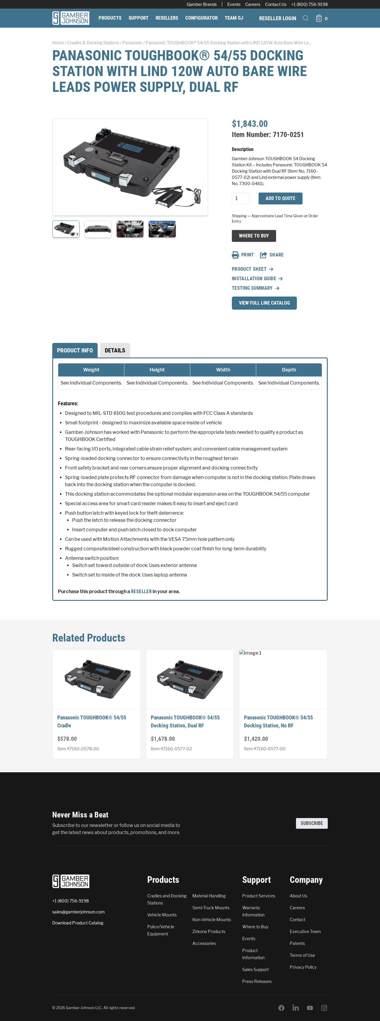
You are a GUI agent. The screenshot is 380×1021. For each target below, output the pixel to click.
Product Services (258, 895)
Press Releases (257, 981)
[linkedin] (295, 1007)
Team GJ (234, 18)
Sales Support (255, 969)
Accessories (204, 943)
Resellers (167, 18)
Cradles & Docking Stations (93, 42)
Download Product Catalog (77, 922)
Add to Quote (280, 198)
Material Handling (209, 895)
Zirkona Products (208, 931)
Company (306, 880)
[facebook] (281, 1007)
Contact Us (275, 4)
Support (138, 18)
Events (233, 4)
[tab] (75, 350)
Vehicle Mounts (162, 914)
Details (115, 350)
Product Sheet (249, 269)
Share (277, 255)
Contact (297, 919)
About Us (298, 895)
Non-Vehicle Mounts (211, 919)
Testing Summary (252, 288)
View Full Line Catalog (264, 303)
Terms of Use (302, 955)
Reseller (141, 591)
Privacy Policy (303, 967)
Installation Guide (254, 278)
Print (247, 255)
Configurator (201, 18)
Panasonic (132, 42)
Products (110, 18)
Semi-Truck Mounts (210, 907)
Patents (297, 943)
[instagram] (324, 1007)
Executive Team (305, 931)
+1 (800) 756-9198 (309, 4)
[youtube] (310, 1007)
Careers (252, 4)
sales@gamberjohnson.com (78, 911)
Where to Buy (254, 236)
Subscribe (312, 823)
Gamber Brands (202, 4)
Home (58, 42)
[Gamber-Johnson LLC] (71, 18)
